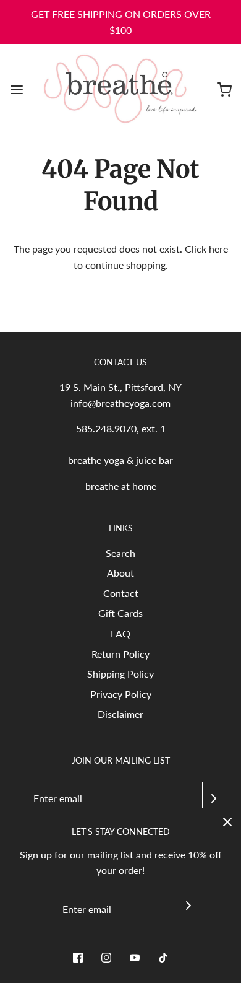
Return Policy (120, 654)
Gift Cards (120, 613)
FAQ (120, 633)
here (218, 249)
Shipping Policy (120, 673)
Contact (120, 593)
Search (120, 553)
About (120, 573)
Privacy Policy (120, 694)
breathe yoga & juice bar (120, 460)
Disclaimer (120, 714)
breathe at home (120, 486)
